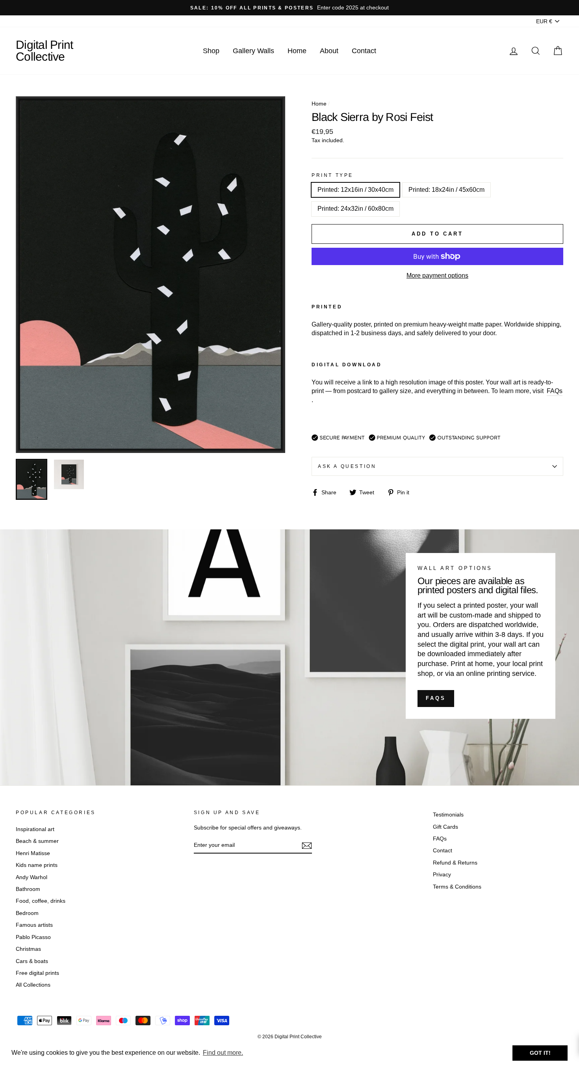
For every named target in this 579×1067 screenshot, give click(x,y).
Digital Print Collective (44, 50)
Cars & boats (32, 961)
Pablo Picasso (33, 937)
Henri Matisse (33, 853)
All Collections (33, 985)
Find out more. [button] (223, 1052)
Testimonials (448, 815)
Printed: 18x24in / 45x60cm (446, 189)
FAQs (436, 698)
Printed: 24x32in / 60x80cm (355, 208)
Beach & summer (37, 841)
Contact (364, 51)
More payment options (437, 275)
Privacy (442, 875)
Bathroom (28, 889)
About (329, 51)
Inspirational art (35, 829)
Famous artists (34, 925)
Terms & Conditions (457, 887)
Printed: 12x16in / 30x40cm (355, 189)
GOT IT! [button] (540, 1053)
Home (297, 51)
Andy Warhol (31, 877)
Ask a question (347, 466)
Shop (211, 51)
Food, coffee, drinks (40, 901)
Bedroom (27, 913)
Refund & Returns (455, 863)
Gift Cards (445, 827)
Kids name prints (37, 865)
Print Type (332, 175)
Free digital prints (37, 973)
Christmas (28, 949)
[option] (289, 7)
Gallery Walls (253, 51)
